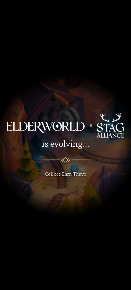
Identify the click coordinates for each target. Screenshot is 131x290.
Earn (67, 174)
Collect (52, 174)
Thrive (79, 174)
